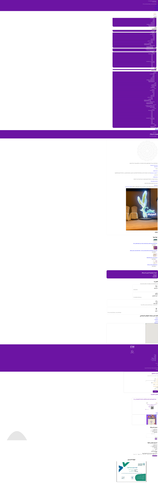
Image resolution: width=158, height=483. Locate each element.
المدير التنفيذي (153, 23)
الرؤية (154, 19)
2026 (152, 60)
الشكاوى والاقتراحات (153, 70)
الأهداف (153, 21)
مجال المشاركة (155, 386)
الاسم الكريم (155, 429)
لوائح (153, 93)
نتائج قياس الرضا (152, 107)
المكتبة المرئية (153, 31)
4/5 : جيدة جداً (149, 454)
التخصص (156, 384)
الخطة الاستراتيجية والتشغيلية (150, 61)
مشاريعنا (155, 83)
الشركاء (155, 124)
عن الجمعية (154, 17)
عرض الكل (153, 33)
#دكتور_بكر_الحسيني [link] (128, 186)
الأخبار (155, 82)
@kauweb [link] (156, 166)
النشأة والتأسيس (152, 18)
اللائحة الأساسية (152, 34)
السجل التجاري (153, 22)
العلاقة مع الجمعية (154, 451)
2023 (152, 57)
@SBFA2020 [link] (155, 170)
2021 (152, 55)
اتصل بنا (155, 68)
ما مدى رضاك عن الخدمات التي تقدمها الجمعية (149, 453)
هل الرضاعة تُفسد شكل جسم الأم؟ (152, 264)
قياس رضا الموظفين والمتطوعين (150, 49)
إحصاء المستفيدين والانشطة (151, 24)
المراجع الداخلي (152, 95)
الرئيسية (155, 16)
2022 (152, 56)
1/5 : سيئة (135, 454)
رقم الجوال (155, 432)
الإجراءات (153, 92)
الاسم (157, 379)
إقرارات (153, 94)
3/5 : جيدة (144, 454)
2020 (152, 54)
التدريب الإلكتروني (154, 28)
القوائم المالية (153, 67)
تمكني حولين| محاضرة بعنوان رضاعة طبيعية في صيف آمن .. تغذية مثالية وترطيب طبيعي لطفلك (143, 250)
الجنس (156, 449)
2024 (152, 58)
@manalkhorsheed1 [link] (154, 181)
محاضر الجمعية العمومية (149, 47)
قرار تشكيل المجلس (150, 97)
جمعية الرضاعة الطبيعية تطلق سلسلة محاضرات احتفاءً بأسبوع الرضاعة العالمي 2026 (145, 243)
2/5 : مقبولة (139, 454)
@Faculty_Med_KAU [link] (154, 165)
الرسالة (154, 20)
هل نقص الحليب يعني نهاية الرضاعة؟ (152, 257)
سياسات (153, 35)
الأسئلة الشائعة (152, 69)
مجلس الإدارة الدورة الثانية (147, 44)
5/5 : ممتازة (154, 454)
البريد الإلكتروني (155, 382)
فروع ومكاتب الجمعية (152, 26)
